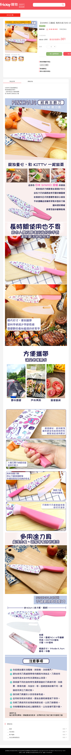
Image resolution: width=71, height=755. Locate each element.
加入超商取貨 (54, 54)
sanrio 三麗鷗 (44, 65)
